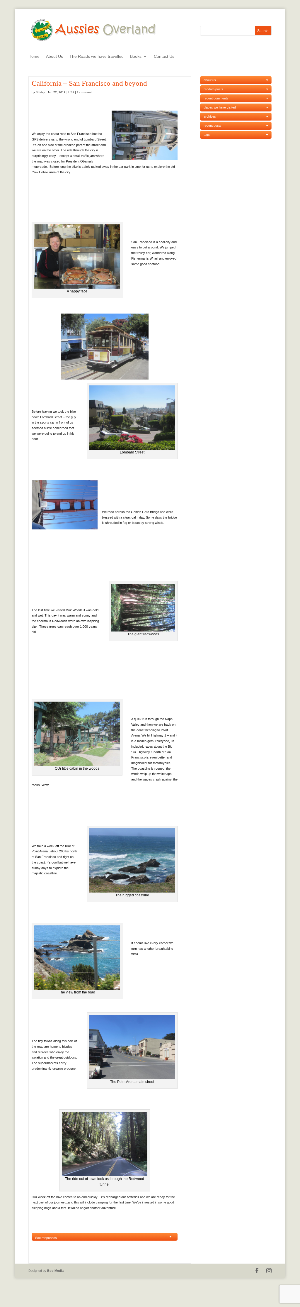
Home (34, 56)
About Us (54, 56)
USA (71, 92)
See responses (46, 1238)
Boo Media (55, 1270)
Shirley (40, 92)
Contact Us (164, 56)
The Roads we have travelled (96, 56)
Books (136, 56)
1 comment (84, 92)
